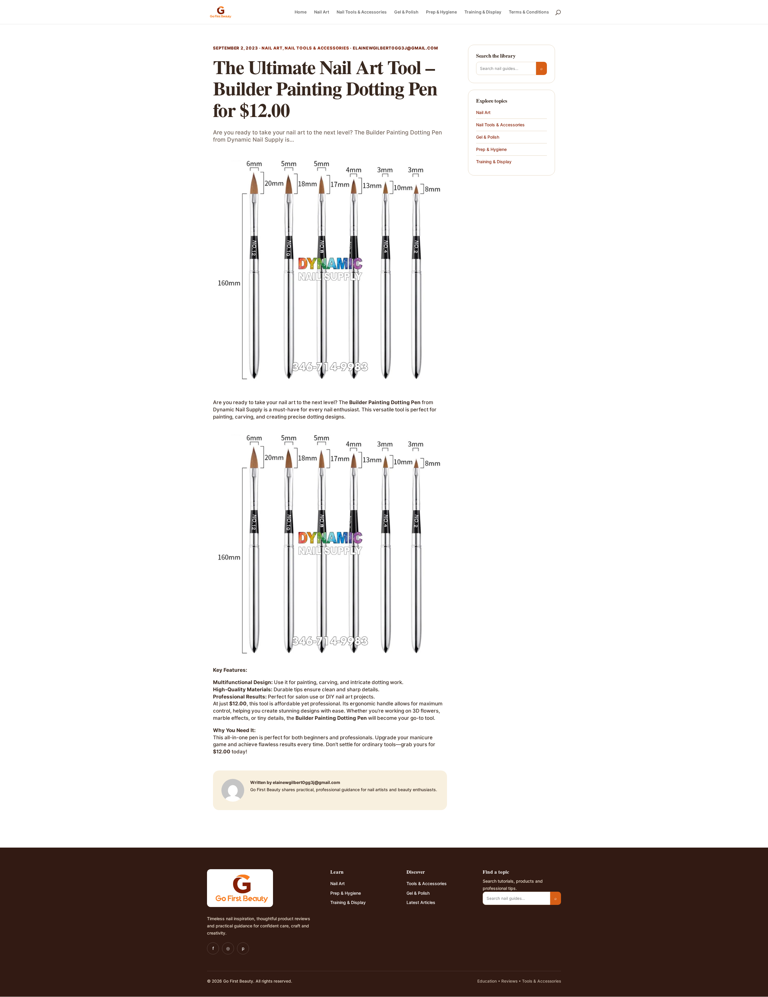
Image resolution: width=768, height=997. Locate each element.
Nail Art (321, 12)
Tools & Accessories (426, 883)
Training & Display (482, 12)
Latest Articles (420, 902)
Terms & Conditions (529, 12)
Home (301, 12)
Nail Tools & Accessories (362, 12)
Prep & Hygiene (441, 12)
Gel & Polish (406, 12)
